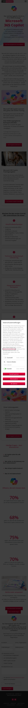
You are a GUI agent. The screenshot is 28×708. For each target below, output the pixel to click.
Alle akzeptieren (14, 379)
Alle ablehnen (14, 383)
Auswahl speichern (14, 374)
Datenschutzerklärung (9, 349)
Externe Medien (11, 362)
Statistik (9, 369)
